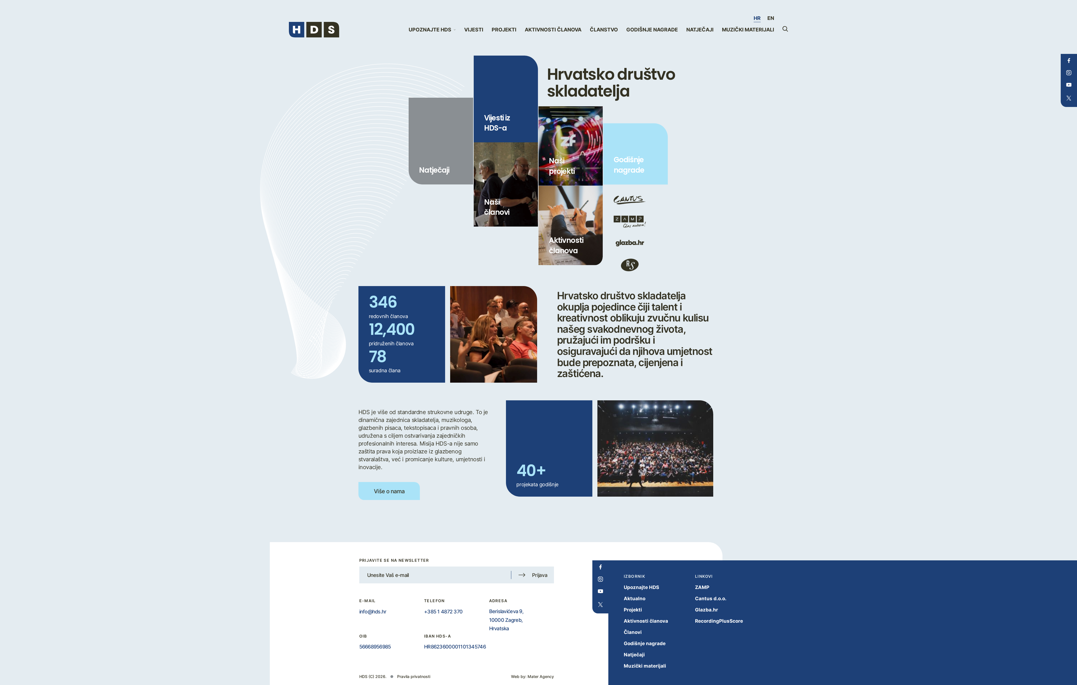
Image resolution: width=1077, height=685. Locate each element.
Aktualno (634, 598)
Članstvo (604, 29)
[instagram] (1068, 72)
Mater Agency (541, 676)
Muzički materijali (748, 29)
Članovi (633, 632)
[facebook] (1068, 60)
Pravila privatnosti (413, 676)
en (770, 18)
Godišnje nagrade (652, 29)
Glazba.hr (706, 609)
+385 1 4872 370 (443, 611)
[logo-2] (630, 221)
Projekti (504, 29)
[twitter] (1068, 98)
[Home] (314, 30)
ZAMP (702, 587)
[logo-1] (630, 200)
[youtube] (1068, 84)
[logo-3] (630, 243)
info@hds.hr (372, 611)
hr (757, 18)
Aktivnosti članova (553, 29)
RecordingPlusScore (719, 621)
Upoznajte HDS (641, 587)
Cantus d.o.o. (710, 598)
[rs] (630, 265)
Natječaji (700, 29)
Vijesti (473, 29)
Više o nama (389, 491)
